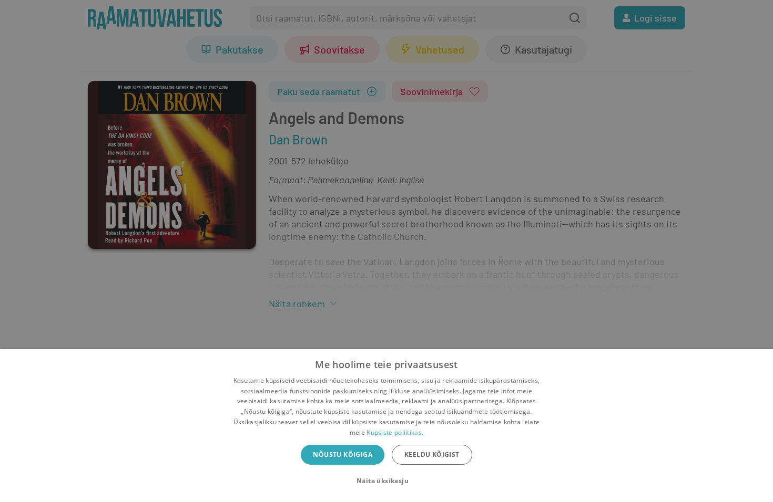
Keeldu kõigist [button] (432, 454)
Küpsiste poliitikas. (395, 432)
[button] (386, 481)
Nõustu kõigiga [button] (342, 454)
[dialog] (386, 425)
